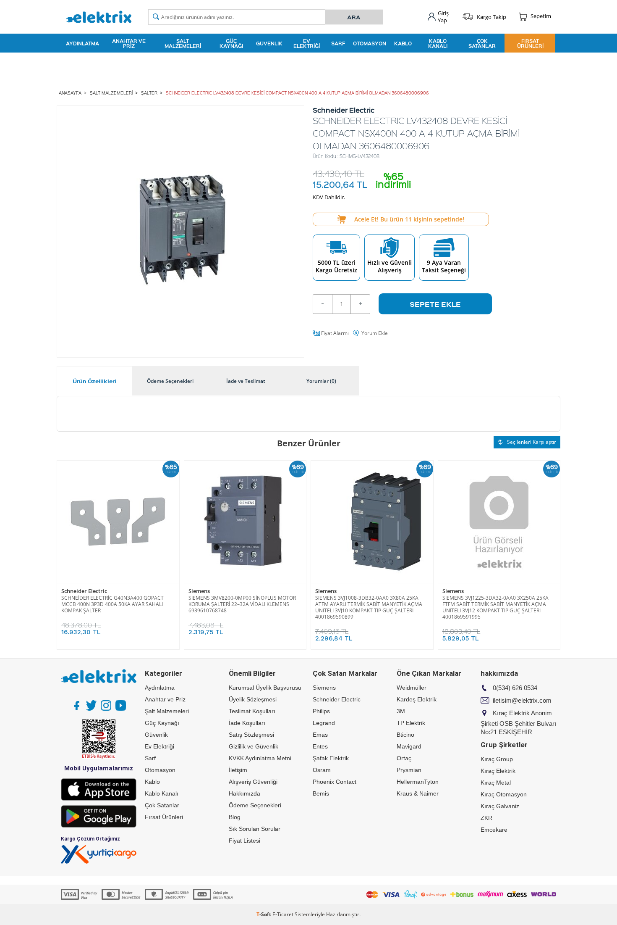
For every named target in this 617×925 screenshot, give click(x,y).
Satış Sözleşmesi (251, 734)
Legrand (324, 722)
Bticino (405, 734)
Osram (322, 770)
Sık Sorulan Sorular (254, 828)
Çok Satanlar (482, 43)
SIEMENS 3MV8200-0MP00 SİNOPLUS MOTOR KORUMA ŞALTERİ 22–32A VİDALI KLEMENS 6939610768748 (242, 604)
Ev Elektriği (306, 43)
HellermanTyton (418, 781)
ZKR (486, 817)
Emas (320, 734)
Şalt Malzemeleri (183, 43)
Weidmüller (411, 687)
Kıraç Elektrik (498, 770)
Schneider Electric (84, 591)
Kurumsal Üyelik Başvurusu (265, 687)
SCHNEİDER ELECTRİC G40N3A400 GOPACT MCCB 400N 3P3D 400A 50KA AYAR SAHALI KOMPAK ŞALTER (112, 604)
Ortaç (404, 758)
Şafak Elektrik (331, 758)
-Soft (264, 914)
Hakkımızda (244, 793)
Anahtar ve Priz (129, 43)
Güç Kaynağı (231, 43)
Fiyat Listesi (244, 840)
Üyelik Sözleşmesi (253, 699)
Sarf (338, 43)
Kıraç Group (497, 759)
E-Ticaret (282, 914)
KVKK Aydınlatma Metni (260, 758)
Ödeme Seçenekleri (255, 805)
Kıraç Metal (496, 782)
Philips (321, 711)
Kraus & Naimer (418, 793)
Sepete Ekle (435, 303)
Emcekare (494, 829)
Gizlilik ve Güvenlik (253, 746)
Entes (320, 746)
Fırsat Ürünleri (530, 43)
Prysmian (409, 770)
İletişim (238, 770)
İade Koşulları (247, 722)
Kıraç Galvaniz (500, 806)
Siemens (199, 591)
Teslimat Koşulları (252, 711)
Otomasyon (369, 43)
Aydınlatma (82, 43)
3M (401, 711)
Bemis (321, 793)
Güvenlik (269, 43)
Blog (235, 817)
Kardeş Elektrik (417, 699)
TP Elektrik (411, 722)
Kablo (403, 43)
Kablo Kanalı (437, 43)
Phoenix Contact (334, 781)
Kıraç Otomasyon (504, 794)
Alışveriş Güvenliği (253, 781)
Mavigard (409, 746)
